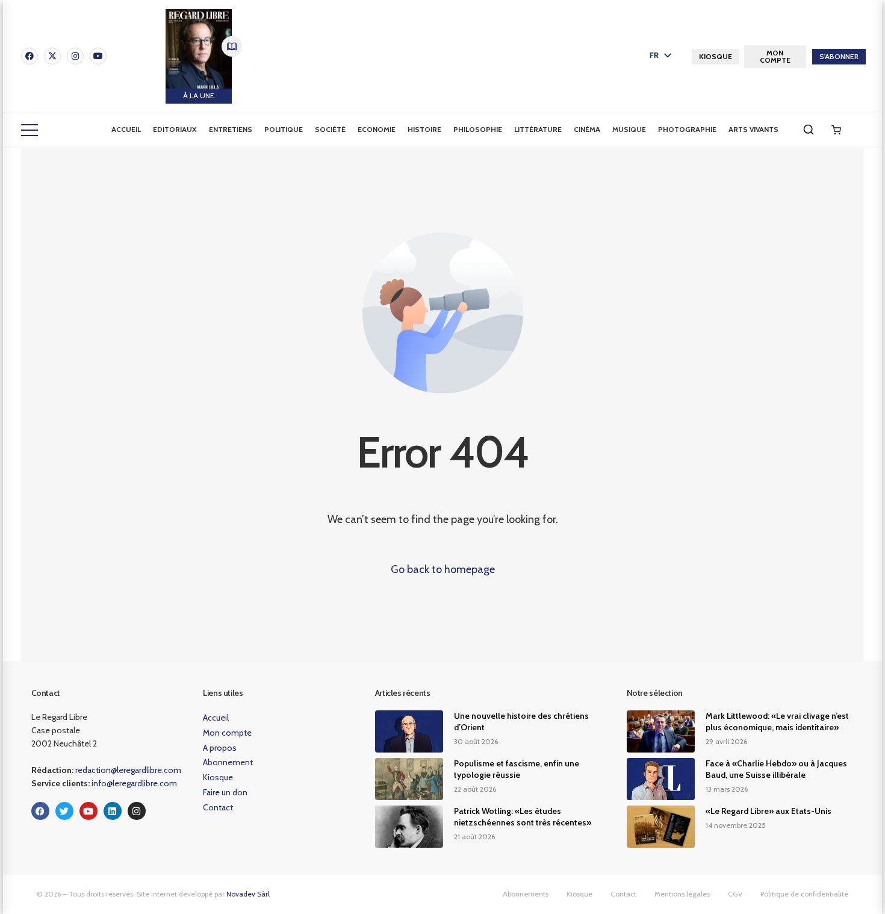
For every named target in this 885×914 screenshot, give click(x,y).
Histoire (424, 129)
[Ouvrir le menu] (29, 130)
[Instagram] (75, 56)
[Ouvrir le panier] (836, 130)
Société (330, 129)
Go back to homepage (443, 569)
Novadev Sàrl (248, 893)
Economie (377, 129)
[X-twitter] (52, 56)
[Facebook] (29, 56)
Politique (283, 129)
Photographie (687, 129)
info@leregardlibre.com (134, 783)
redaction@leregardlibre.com (128, 770)
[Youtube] (98, 56)
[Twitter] (64, 811)
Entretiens (230, 129)
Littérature (538, 129)
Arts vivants (753, 129)
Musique (629, 129)
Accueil (126, 129)
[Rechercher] (808, 129)
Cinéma (587, 129)
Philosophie (477, 129)
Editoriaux (175, 129)
